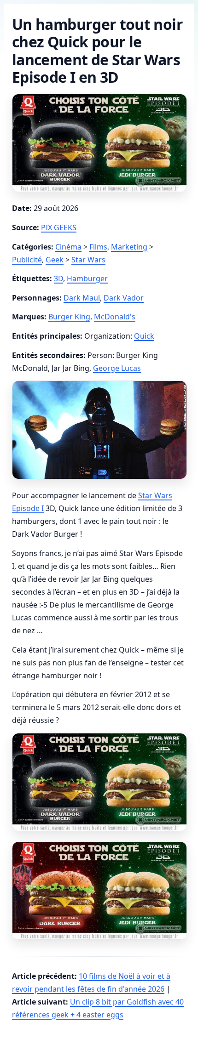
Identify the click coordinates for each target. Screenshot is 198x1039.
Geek (55, 260)
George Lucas (117, 368)
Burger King (69, 317)
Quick (144, 336)
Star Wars (88, 260)
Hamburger (87, 278)
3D (58, 278)
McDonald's (114, 317)
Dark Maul (82, 298)
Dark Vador (124, 298)
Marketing (129, 247)
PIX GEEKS (58, 227)
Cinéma (68, 247)
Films (98, 247)
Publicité (27, 260)
